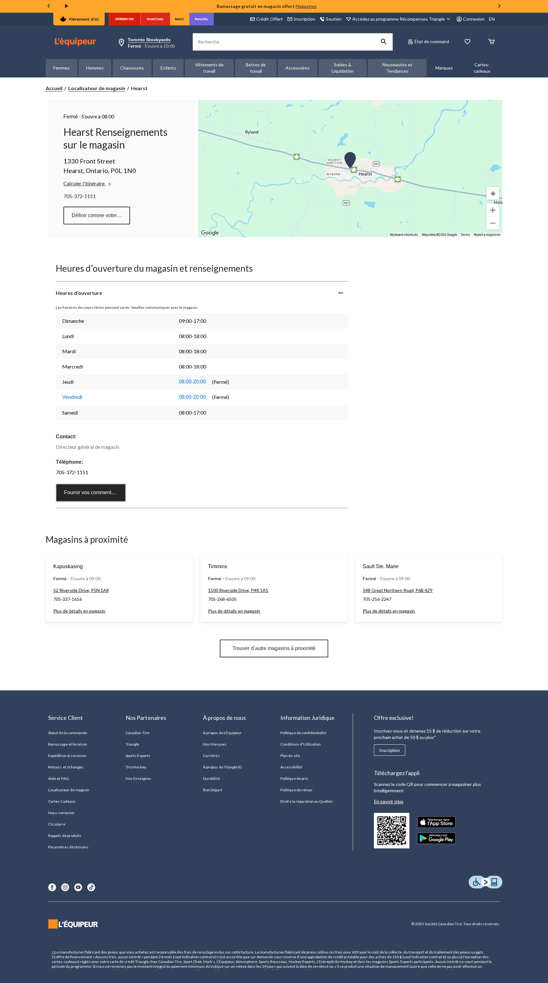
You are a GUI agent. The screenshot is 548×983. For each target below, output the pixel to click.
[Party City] (201, 19)
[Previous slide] (49, 6)
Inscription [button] (304, 19)
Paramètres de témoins (68, 847)
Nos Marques (214, 744)
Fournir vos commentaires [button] (93, 492)
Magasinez (306, 6)
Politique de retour (296, 789)
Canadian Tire (137, 732)
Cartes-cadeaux (482, 68)
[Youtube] (78, 887)
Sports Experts (138, 755)
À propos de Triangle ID (222, 767)
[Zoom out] (492, 223)
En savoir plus (388, 801)
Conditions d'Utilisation (300, 744)
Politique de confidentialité (303, 732)
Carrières (211, 755)
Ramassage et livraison (67, 744)
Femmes (61, 67)
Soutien (334, 19)
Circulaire (56, 824)
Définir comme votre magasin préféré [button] (101, 215)
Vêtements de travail (209, 68)
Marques (444, 67)
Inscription (389, 750)
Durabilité (211, 778)
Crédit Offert (269, 19)
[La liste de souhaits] (467, 42)
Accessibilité (291, 767)
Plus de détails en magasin (79, 611)
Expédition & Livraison (67, 755)
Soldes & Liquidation (343, 68)
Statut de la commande (67, 732)
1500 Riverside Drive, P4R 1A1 (238, 590)
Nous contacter (61, 812)
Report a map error (487, 234)
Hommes (95, 67)
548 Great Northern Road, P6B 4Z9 (398, 590)
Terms (465, 234)
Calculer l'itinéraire (84, 183)
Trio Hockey (136, 767)
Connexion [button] (474, 19)
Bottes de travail (256, 68)
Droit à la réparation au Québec (306, 801)
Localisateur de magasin (96, 88)
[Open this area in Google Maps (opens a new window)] (209, 233)
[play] (66, 6)
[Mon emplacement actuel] (492, 193)
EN (492, 19)
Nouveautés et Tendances (397, 68)
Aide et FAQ (58, 778)
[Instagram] (65, 887)
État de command (431, 41)
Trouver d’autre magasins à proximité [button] (274, 648)
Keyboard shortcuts (404, 234)
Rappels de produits (65, 835)
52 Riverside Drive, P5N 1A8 (81, 590)
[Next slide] (499, 6)
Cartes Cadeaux (61, 801)
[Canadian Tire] (124, 19)
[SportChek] (155, 19)
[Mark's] (179, 19)
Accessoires (297, 67)
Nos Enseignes (138, 778)
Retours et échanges (65, 767)
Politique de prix (294, 778)
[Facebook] (52, 887)
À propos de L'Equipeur (222, 732)
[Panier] (491, 42)
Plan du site (290, 755)
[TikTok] (91, 887)
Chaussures (132, 67)
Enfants (168, 67)
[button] (384, 42)
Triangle (132, 744)
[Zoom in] (492, 210)
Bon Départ (212, 789)
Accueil (54, 88)
